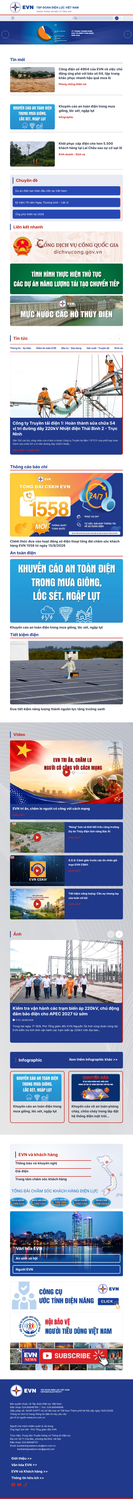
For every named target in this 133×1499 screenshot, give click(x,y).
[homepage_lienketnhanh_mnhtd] (66, 310)
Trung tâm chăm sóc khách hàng (41, 1179)
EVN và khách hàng (38, 1154)
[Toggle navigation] (13, 18)
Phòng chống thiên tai (72, 84)
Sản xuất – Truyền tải (98, 348)
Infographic (66, 117)
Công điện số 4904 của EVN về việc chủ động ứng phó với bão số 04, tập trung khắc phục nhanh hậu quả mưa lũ (90, 73)
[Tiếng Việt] (44, 7)
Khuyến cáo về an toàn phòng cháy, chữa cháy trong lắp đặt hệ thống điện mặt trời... (95, 1111)
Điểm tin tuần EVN (46, 348)
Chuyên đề (27, 180)
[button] (127, 34)
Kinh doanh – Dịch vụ (72, 154)
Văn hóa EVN (29, 1248)
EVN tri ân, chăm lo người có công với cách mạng (51, 809)
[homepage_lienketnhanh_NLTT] (66, 278)
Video (19, 734)
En (120, 18)
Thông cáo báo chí (28, 466)
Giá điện (21, 1171)
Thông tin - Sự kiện (20, 348)
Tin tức (20, 338)
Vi (116, 18)
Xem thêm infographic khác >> (93, 1059)
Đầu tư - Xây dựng (71, 348)
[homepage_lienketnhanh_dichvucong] (66, 246)
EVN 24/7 (19, 815)
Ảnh (17, 934)
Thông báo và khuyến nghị (36, 1163)
